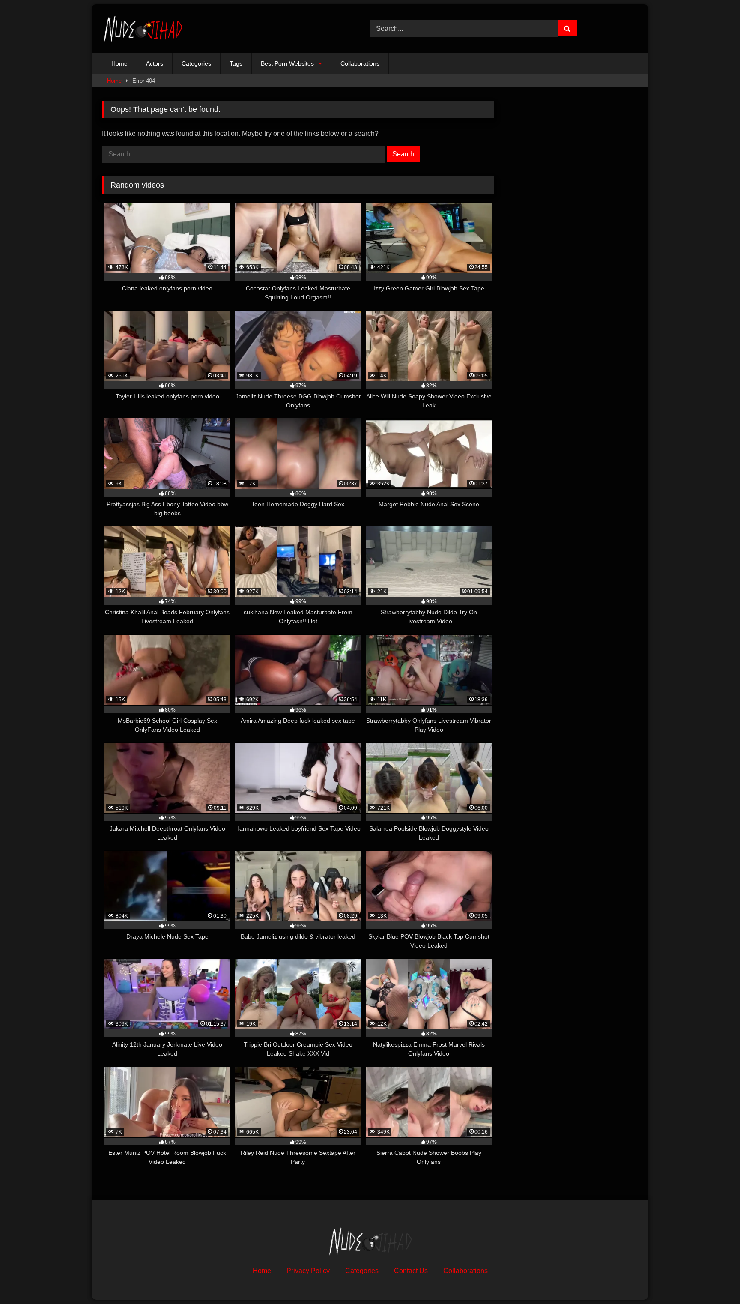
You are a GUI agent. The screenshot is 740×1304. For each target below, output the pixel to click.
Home (119, 63)
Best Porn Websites (287, 63)
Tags (236, 63)
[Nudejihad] (142, 28)
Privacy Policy (308, 1270)
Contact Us (411, 1270)
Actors (154, 63)
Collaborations (359, 63)
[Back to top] (713, 1278)
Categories (196, 63)
